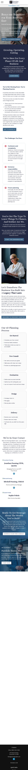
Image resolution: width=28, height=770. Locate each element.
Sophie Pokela (14, 495)
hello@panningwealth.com (14, 756)
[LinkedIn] (14, 474)
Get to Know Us (9, 129)
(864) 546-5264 (16, 750)
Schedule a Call (14, 762)
